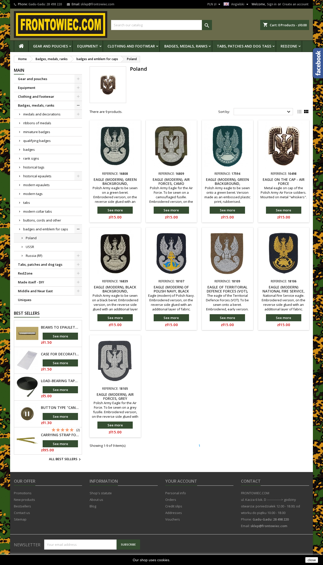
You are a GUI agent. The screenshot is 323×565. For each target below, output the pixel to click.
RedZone (289, 46)
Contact (251, 481)
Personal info (175, 493)
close (312, 560)
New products (24, 499)
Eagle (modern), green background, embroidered (115, 183)
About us (96, 499)
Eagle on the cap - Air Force (284, 181)
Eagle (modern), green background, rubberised (227, 183)
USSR (30, 246)
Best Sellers (27, 313)
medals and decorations (42, 114)
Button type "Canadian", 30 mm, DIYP (60, 408)
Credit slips (173, 506)
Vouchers (172, 519)
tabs (26, 202)
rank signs (31, 158)
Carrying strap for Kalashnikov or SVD (60, 435)
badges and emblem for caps (45, 229)
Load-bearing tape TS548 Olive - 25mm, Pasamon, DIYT (60, 381)
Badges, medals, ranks (185, 46)
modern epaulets (36, 185)
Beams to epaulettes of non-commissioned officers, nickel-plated (60, 327)
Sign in (272, 4)
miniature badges (36, 132)
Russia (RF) (34, 255)
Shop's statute (101, 493)
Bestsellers (22, 506)
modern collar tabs (37, 211)
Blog (93, 506)
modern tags (33, 193)
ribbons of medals (37, 123)
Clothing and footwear (131, 46)
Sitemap (20, 519)
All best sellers (65, 459)
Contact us (22, 512)
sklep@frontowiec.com (97, 4)
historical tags (33, 167)
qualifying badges (37, 140)
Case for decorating (60, 354)
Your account (181, 481)
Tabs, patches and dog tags (244, 46)
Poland (31, 238)
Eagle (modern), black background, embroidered (115, 291)
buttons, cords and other (42, 220)
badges (29, 149)
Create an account (295, 4)
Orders (170, 499)
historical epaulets (37, 176)
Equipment (87, 46)
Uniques (24, 300)
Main (19, 70)
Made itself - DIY (31, 282)
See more (60, 336)
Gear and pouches (50, 46)
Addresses (173, 512)
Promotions (23, 493)
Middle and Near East (35, 291)
